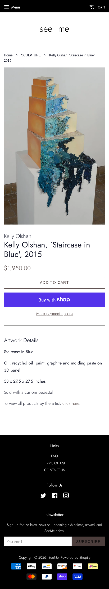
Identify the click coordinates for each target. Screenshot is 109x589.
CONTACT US (54, 470)
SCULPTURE (31, 55)
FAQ (54, 456)
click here (70, 403)
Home (8, 55)
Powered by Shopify (75, 557)
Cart (101, 7)
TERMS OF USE (54, 463)
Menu (15, 7)
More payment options (54, 314)
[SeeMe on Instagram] (66, 496)
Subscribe (88, 541)
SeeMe (53, 557)
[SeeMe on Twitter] (43, 496)
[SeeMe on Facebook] (55, 496)
